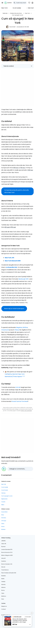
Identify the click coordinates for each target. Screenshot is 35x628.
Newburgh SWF (24, 279)
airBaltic (3, 540)
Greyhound (5, 330)
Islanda (3, 584)
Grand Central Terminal (20, 401)
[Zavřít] (32, 613)
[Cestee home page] (8, 2)
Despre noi (4, 606)
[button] (2, 2)
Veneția (3, 581)
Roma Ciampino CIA (6, 564)
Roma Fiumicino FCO (6, 552)
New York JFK (9, 258)
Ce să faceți (4, 490)
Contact (3, 609)
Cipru (2, 593)
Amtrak (17, 387)
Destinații (5, 13)
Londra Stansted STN (6, 549)
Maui (2, 515)
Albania (3, 587)
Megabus (19, 327)
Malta (2, 578)
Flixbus (17, 330)
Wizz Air (3, 567)
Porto (2, 599)
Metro (2, 504)
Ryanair (3, 546)
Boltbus (25, 327)
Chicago (3, 520)
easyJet (3, 558)
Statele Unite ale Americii (16, 13)
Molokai (3, 529)
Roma (3, 590)
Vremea (3, 493)
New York (4, 8)
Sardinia (3, 561)
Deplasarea (4, 499)
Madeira (3, 575)
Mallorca (3, 596)
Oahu (2, 523)
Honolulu (3, 517)
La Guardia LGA (11, 267)
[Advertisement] (17, 88)
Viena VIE (3, 543)
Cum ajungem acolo (17, 15)
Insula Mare (4, 512)
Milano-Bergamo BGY (7, 555)
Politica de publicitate (26, 410)
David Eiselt (12, 27)
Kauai (2, 526)
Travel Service (4, 570)
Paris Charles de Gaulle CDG (8, 573)
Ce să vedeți (17, 8)
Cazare (3, 501)
